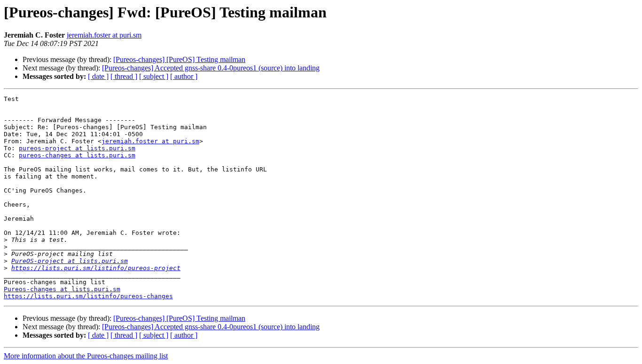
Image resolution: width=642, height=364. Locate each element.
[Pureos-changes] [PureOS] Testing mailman (179, 59)
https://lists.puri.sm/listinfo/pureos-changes (88, 296)
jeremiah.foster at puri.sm (104, 35)
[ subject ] (153, 76)
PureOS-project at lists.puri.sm (69, 260)
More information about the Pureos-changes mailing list (86, 356)
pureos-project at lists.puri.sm (77, 148)
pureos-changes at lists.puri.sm (77, 155)
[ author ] (183, 76)
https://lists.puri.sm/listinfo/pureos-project (95, 267)
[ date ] (98, 76)
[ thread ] (123, 76)
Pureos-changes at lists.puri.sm (62, 289)
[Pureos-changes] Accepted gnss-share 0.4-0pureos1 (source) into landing (211, 68)
